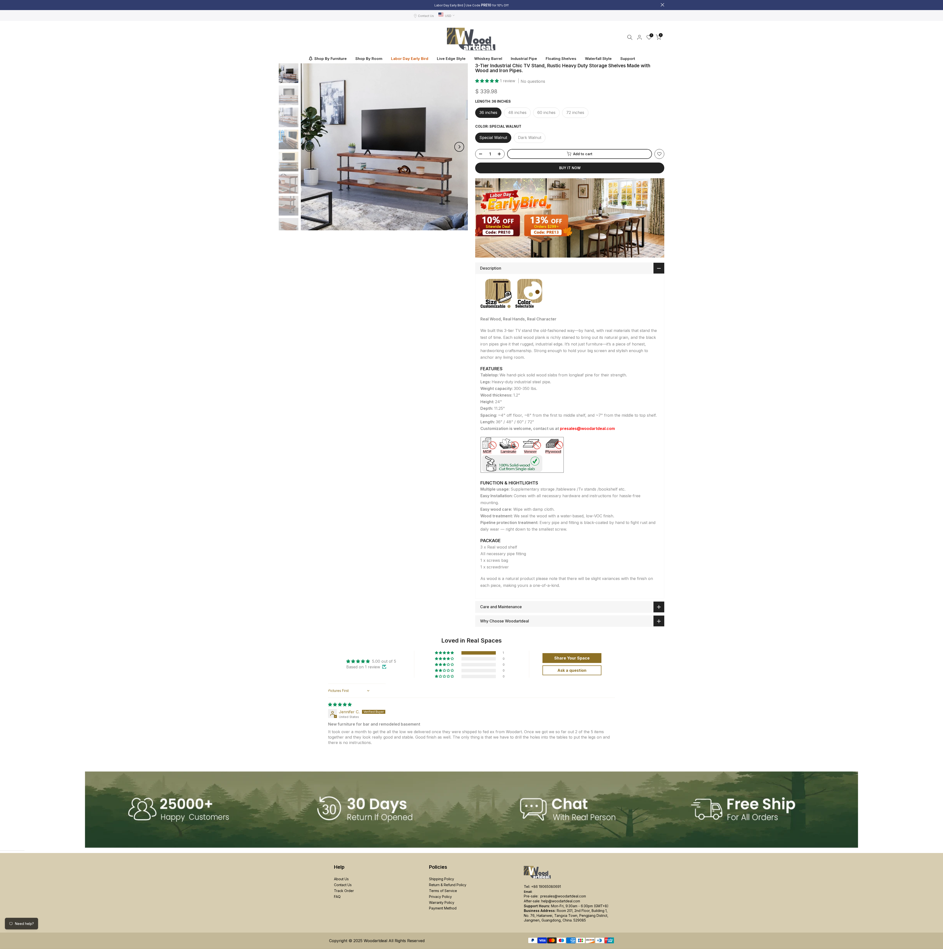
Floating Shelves (561, 58)
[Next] (459, 147)
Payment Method (443, 908)
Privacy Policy (440, 896)
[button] (487, 80)
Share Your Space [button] (572, 658)
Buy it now (570, 168)
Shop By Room (368, 58)
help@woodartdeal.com (560, 901)
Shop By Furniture (330, 58)
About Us (341, 879)
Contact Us (426, 16)
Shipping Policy (441, 879)
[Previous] (309, 147)
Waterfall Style (598, 58)
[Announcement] (471, 5)
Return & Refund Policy (447, 885)
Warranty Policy (441, 902)
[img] (340, 704)
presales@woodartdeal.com (563, 896)
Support (627, 58)
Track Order (344, 891)
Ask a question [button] (571, 670)
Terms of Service (443, 891)
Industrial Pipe (524, 58)
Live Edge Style (451, 58)
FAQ (337, 896)
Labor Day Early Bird (409, 58)
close (280, 5)
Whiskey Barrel (488, 58)
